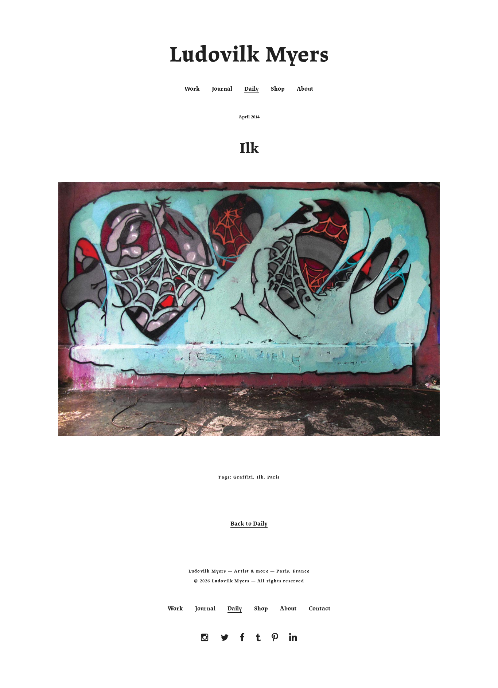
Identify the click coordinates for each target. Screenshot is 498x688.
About (305, 89)
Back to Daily (249, 523)
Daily (251, 89)
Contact (320, 608)
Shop (278, 89)
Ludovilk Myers (249, 56)
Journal (222, 89)
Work (192, 89)
